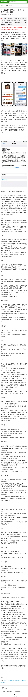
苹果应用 (7, 5)
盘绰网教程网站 (4, 1)
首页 (2, 5)
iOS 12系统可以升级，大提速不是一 (11, 691)
